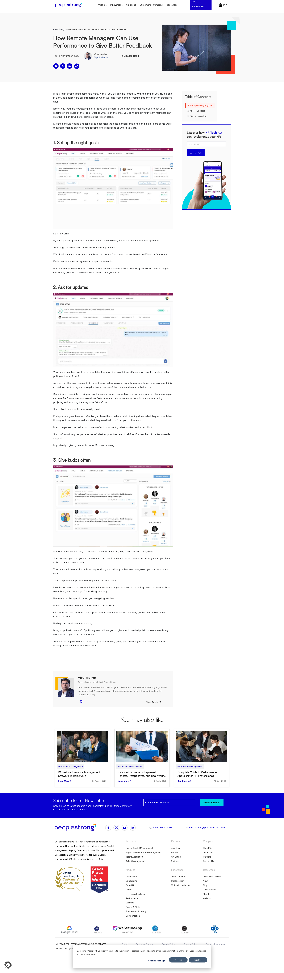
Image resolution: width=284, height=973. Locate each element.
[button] (56, 66)
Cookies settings (156, 960)
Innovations (116, 5)
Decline (198, 959)
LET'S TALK (195, 152)
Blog (62, 29)
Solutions (131, 5)
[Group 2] (124, 827)
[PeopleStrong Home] (70, 5)
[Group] (116, 827)
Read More (64, 781)
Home (56, 29)
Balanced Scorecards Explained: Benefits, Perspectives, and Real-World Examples (141, 775)
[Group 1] (108, 827)
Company (158, 5)
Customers (145, 5)
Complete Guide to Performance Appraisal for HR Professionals (197, 773)
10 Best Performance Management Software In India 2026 (79, 773)
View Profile (152, 702)
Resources (172, 5)
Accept (178, 959)
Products (102, 5)
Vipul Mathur (101, 57)
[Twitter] (132, 827)
